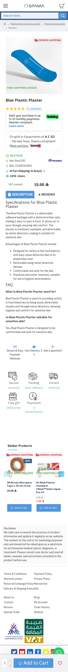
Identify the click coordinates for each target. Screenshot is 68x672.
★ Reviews (46, 194)
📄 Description (20, 194)
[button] (6, 474)
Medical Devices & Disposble (25, 24)
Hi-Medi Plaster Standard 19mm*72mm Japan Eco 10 (48, 487)
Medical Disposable (55, 24)
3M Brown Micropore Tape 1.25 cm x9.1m (19, 484)
